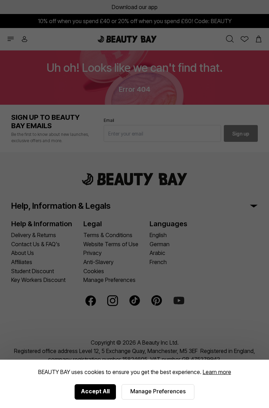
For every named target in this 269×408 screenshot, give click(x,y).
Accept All (95, 391)
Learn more (217, 371)
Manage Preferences (158, 391)
